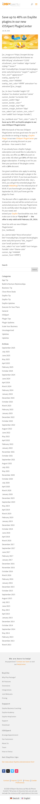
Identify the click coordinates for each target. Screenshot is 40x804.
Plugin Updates (8, 322)
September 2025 (8, 348)
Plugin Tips (6, 318)
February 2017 (7, 556)
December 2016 (8, 563)
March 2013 (6, 644)
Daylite (14, 213)
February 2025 (7, 367)
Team (4, 747)
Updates (5, 334)
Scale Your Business (10, 326)
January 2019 (7, 521)
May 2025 (6, 359)
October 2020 (7, 479)
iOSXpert (5, 315)
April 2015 (6, 614)
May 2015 (6, 610)
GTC (20, 780)
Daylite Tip (6, 295)
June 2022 (6, 432)
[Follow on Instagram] (16, 771)
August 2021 (7, 463)
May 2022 (6, 436)
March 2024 (6, 386)
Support (5, 721)
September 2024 (8, 375)
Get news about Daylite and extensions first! (18, 762)
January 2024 (7, 394)
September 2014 (8, 629)
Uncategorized (8, 330)
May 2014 (6, 633)
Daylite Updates (8, 303)
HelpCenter (21, 664)
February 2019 (7, 517)
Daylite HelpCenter (9, 716)
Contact (6, 780)
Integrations (6, 690)
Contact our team (22, 662)
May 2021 (6, 471)
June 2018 (6, 533)
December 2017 (8, 544)
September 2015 (8, 594)
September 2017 (8, 548)
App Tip (5, 280)
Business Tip (7, 288)
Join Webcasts (7, 694)
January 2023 (7, 413)
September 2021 (8, 459)
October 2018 (7, 529)
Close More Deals (9, 291)
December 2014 (8, 621)
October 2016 (7, 571)
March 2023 (6, 405)
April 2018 (6, 536)
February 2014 (7, 637)
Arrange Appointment (10, 735)
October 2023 (7, 402)
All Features (6, 681)
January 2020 (7, 494)
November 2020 (8, 475)
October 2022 (7, 421)
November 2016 (8, 567)
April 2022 (6, 440)
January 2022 (7, 448)
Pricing (4, 698)
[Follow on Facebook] (3, 771)
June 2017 (6, 552)
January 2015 (7, 617)
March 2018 (6, 540)
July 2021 (5, 467)
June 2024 (6, 378)
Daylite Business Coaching (11, 708)
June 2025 (6, 355)
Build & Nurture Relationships (14, 284)
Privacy (27, 780)
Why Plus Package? (9, 677)
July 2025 (5, 351)
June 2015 (6, 606)
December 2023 (8, 398)
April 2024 (6, 382)
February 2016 (7, 579)
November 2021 (8, 452)
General (5, 311)
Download (5, 725)
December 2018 (8, 525)
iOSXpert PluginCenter (25, 138)
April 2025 (6, 363)
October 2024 (7, 371)
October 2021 (7, 455)
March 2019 (6, 513)
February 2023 (7, 409)
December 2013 (8, 641)
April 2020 (6, 486)
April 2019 (6, 509)
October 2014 (7, 625)
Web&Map (13, 185)
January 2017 (7, 560)
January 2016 (7, 583)
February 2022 (7, 444)
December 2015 (8, 587)
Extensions (6, 686)
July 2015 (5, 602)
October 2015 (7, 590)
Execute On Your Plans (11, 307)
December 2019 (8, 498)
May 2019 (6, 506)
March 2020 (6, 490)
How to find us (7, 751)
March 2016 (6, 575)
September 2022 (8, 425)
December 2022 (8, 417)
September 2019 (8, 502)
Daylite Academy (8, 712)
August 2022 (7, 428)
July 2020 (5, 482)
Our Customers (7, 739)
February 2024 (7, 390)
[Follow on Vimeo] (12, 771)
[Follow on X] (8, 771)
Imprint (14, 780)
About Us (5, 743)
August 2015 (7, 598)
